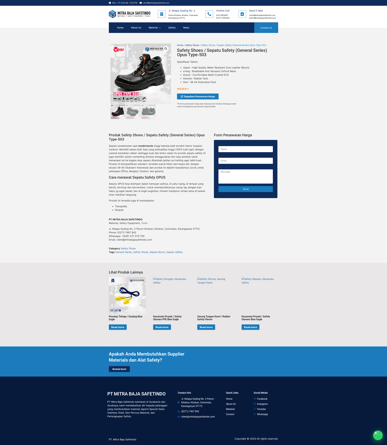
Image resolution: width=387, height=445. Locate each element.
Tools (144, 223)
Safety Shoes (192, 45)
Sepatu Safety (174, 252)
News (186, 27)
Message (223, 167)
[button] (166, 48)
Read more (117, 327)
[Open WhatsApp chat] (378, 435)
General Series (123, 252)
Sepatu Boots (157, 252)
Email (221, 156)
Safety (172, 27)
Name (221, 144)
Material (153, 27)
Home (120, 27)
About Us (136, 27)
